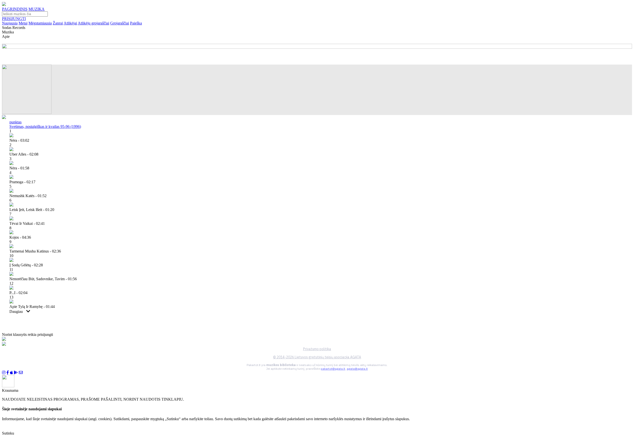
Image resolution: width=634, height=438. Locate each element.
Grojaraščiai (119, 23)
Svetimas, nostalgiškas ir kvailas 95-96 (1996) (45, 126)
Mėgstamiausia (40, 23)
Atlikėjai (70, 23)
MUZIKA (36, 9)
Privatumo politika (317, 349)
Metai (23, 23)
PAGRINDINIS (14, 9)
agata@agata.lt (357, 368)
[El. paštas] (21, 372)
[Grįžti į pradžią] (4, 4)
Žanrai (58, 23)
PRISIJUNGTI (14, 19)
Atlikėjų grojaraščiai (93, 23)
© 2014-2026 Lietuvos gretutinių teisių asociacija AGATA (317, 357)
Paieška (136, 23)
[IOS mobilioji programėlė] (11, 372)
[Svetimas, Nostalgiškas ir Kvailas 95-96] (27, 113)
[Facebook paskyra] (7, 372)
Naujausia (10, 23)
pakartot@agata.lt (333, 368)
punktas (15, 122)
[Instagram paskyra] (3, 372)
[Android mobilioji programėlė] (16, 372)
